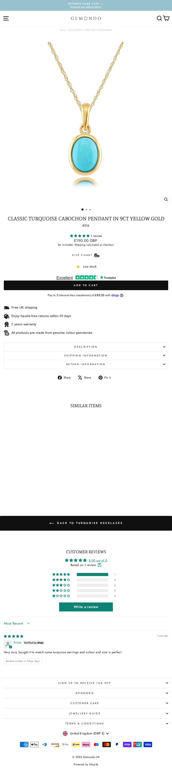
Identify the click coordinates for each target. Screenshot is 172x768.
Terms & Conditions (84, 723)
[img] (14, 636)
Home (63, 30)
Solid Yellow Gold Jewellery (98, 30)
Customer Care (85, 703)
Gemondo (85, 693)
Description (86, 347)
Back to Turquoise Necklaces (89, 523)
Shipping (80, 245)
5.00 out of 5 (98, 560)
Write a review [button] (86, 606)
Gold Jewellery (75, 30)
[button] (80, 236)
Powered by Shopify (86, 764)
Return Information (86, 364)
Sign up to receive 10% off (84, 683)
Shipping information (86, 355)
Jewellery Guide (85, 713)
